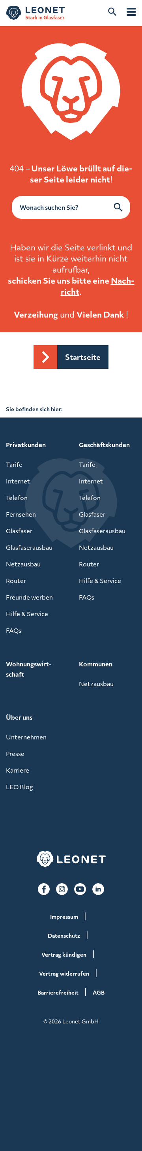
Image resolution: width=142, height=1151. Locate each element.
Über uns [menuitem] (19, 717)
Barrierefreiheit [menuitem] (57, 992)
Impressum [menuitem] (64, 916)
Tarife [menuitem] (14, 464)
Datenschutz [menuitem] (64, 935)
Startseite (83, 357)
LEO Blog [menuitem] (19, 786)
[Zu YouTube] (80, 889)
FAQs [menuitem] (13, 630)
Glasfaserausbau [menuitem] (29, 547)
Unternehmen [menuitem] (26, 737)
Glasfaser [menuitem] (19, 531)
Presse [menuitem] (15, 753)
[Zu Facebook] (44, 889)
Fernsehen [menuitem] (21, 514)
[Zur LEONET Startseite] (35, 13)
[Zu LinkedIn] (98, 889)
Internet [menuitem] (18, 481)
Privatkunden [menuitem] (26, 444)
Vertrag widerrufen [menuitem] (64, 973)
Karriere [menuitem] (17, 770)
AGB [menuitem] (99, 992)
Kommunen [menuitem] (95, 664)
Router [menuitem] (16, 580)
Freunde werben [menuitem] (29, 597)
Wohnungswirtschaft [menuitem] (28, 669)
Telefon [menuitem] (17, 497)
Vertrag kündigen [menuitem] (63, 954)
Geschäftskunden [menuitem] (104, 444)
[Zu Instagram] (62, 889)
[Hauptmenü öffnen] (131, 12)
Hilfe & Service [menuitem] (27, 613)
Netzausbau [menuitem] (23, 564)
